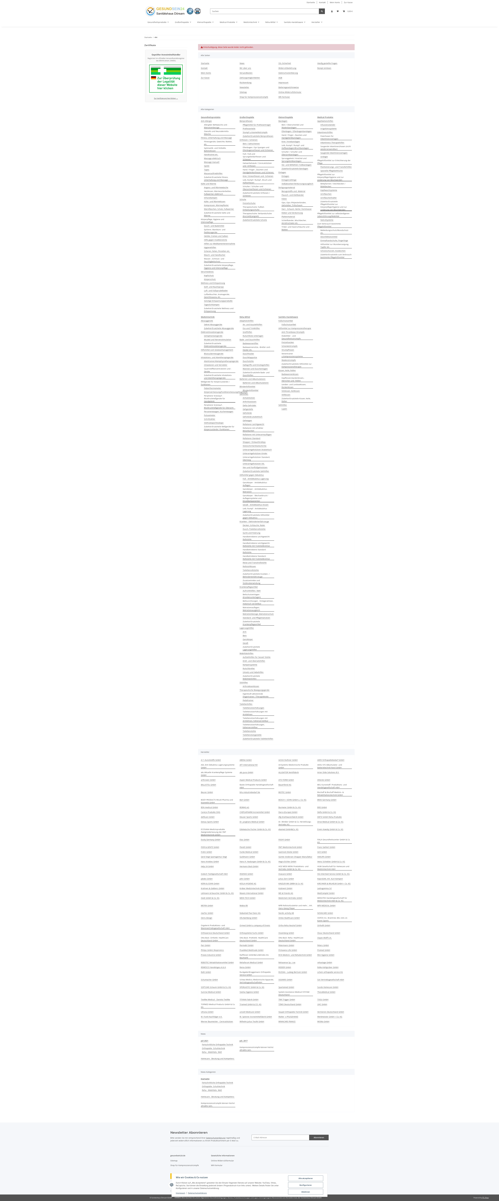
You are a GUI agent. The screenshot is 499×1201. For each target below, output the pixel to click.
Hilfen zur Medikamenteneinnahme (219, 243)
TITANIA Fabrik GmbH (249, 999)
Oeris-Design (206, 918)
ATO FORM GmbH (286, 780)
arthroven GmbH (208, 780)
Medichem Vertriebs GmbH (290, 898)
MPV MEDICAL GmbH (326, 905)
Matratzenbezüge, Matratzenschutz (258, 614)
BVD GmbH (322, 807)
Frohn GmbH (206, 852)
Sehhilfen (282, 405)
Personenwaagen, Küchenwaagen (218, 411)
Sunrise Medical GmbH (211, 992)
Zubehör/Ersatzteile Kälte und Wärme (217, 214)
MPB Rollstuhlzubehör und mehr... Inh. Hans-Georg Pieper (295, 906)
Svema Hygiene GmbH (249, 992)
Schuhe (243, 199)
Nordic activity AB (286, 913)
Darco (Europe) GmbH (287, 812)
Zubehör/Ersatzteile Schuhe (255, 220)
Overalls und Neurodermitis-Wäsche (216, 132)
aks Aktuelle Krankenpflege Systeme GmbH (216, 773)
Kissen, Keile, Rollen (287, 370)
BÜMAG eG (244, 807)
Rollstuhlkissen (249, 566)
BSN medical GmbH (209, 807)
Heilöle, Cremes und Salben (216, 236)
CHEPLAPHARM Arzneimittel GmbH (255, 812)
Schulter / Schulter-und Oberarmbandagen (292, 153)
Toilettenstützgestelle (252, 735)
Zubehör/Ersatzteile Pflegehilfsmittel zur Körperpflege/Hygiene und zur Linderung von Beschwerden (333, 205)
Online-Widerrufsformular (289, 92)
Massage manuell (211, 162)
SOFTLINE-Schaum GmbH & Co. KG (216, 987)
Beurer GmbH (207, 792)
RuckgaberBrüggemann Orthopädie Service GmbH (255, 973)
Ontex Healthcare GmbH (289, 918)
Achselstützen (249, 398)
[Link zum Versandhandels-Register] (165, 79)
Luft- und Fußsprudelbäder (216, 290)
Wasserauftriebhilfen (213, 173)
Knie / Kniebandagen (291, 141)
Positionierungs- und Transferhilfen (336, 167)
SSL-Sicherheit (284, 63)
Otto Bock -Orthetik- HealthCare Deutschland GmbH (214, 939)
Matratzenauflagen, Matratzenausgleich (251, 608)
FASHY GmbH (284, 839)
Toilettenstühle (249, 731)
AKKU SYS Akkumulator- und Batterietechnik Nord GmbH (329, 766)
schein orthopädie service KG (330, 972)
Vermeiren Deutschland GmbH (330, 1012)
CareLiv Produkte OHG (210, 812)
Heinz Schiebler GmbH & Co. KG (331, 861)
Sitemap (243, 92)
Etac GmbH (244, 839)
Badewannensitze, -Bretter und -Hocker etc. (257, 348)
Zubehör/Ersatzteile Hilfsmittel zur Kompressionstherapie (297, 365)
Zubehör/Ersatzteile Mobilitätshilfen (251, 677)
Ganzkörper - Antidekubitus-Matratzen (255, 490)
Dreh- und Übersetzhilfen (254, 661)
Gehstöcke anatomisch (252, 416)
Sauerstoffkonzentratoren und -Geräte (218, 370)
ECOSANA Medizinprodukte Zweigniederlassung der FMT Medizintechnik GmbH (213, 832)
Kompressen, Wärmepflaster (216, 205)
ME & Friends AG (285, 893)
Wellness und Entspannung (213, 283)
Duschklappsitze (250, 357)
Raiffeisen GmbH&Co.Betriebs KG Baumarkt (254, 956)
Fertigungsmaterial (286, 187)
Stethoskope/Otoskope (214, 423)
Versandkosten (246, 73)
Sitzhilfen (244, 682)
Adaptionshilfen (247, 320)
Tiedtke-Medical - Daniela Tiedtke (215, 999)
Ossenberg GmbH (286, 933)
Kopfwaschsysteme (328, 190)
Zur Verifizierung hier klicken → (166, 98)
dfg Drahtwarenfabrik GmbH (290, 817)
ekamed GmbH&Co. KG (288, 829)
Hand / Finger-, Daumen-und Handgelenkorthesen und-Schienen (258, 171)
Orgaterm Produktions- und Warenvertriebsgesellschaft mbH (215, 926)
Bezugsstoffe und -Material (293, 191)
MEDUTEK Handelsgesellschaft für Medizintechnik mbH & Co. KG (332, 899)
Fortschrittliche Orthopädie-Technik (217, 1044)
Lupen (284, 409)
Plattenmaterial (288, 216)
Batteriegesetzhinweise (288, 87)
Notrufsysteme (326, 220)
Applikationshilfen (325, 121)
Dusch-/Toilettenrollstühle (254, 529)
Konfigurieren (306, 1185)
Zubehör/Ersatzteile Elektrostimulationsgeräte (215, 344)
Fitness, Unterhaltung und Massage (216, 138)
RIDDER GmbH (284, 967)
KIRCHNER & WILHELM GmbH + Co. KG (333, 883)
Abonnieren (319, 1137)
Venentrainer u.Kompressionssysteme (292, 355)
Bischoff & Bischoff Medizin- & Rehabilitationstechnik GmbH (330, 793)
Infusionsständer (327, 125)
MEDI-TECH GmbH (247, 898)
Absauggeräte (207, 320)
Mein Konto (335, 2)
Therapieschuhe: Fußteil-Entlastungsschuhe (254, 208)
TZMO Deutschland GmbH (289, 1004)
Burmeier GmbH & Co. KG (289, 807)
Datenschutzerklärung (197, 1193)
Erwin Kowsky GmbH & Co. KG (330, 829)
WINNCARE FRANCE (287, 1021)
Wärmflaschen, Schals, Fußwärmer (219, 209)
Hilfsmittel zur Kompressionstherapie (294, 328)
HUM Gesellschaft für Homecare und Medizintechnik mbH (333, 867)
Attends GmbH (323, 780)
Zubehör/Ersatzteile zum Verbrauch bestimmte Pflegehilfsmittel (336, 256)
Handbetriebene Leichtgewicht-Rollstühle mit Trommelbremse (256, 544)
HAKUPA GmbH (323, 856)
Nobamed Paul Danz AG (250, 913)
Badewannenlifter (250, 343)
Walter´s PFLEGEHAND (288, 1016)
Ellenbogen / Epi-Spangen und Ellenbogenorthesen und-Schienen (258, 148)
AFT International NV (249, 765)
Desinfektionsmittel (328, 236)
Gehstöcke (247, 413)
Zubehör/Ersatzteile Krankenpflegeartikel (252, 622)
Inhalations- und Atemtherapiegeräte (217, 357)
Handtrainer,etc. (211, 154)
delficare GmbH (207, 817)
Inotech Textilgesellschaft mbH (214, 874)
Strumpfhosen (288, 350)
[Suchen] (322, 11)
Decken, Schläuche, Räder (254, 525)
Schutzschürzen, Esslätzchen (333, 251)
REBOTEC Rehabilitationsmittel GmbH (217, 962)
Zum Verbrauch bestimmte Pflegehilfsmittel (329, 225)
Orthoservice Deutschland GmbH (215, 933)
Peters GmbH (323, 945)
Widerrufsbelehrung (287, 68)
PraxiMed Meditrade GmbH (251, 950)
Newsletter (244, 87)
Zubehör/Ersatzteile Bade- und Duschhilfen (256, 373)
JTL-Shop (485, 1198)
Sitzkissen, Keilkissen (291, 391)
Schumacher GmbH (209, 979)
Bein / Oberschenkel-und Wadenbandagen (292, 126)
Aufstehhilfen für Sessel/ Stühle (256, 657)
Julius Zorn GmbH (286, 878)
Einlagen (282, 172)
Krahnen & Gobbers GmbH (212, 888)
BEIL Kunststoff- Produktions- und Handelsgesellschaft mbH (332, 786)
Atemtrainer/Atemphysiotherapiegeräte (221, 361)
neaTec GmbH (207, 913)
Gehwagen (247, 420)
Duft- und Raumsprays (214, 287)
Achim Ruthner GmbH (288, 760)
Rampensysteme (250, 664)
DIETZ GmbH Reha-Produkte (329, 817)
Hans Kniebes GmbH (210, 861)
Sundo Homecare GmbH (327, 987)
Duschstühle (248, 361)
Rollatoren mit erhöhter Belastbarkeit (253, 429)
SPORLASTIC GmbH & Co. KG (252, 987)
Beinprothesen (246, 121)
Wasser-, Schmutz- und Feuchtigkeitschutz (214, 260)
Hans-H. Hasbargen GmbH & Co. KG (255, 861)
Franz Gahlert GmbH (326, 847)
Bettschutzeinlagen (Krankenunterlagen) (252, 595)
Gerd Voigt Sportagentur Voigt (214, 856)
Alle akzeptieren (305, 1178)
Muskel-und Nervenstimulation (217, 339)
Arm (244, 632)
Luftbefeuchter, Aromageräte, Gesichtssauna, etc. (217, 295)
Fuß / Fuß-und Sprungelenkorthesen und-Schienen (254, 157)
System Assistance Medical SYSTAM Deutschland (293, 993)
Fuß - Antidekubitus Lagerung (256, 478)
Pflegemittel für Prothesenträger (257, 125)
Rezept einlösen (324, 68)
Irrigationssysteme (328, 128)
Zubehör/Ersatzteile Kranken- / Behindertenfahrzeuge (256, 575)
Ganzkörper (248, 639)
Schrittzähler (209, 419)
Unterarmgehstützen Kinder (255, 453)
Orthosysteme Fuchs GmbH (251, 933)
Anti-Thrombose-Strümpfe (293, 332)
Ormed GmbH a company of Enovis (255, 925)
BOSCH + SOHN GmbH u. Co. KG (292, 800)
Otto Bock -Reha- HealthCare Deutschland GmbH (290, 939)
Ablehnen (305, 1192)
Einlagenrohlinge (289, 180)
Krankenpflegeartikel (249, 587)
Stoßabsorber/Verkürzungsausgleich (297, 183)
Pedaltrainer (248, 700)
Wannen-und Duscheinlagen (255, 368)
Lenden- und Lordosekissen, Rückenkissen (294, 385)
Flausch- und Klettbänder (293, 195)
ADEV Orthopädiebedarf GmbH (330, 760)
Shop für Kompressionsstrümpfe (254, 97)
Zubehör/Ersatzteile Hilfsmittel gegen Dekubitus (256, 516)
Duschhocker (248, 353)
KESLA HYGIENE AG (248, 883)
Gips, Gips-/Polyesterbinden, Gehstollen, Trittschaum (294, 203)
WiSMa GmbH (323, 1021)
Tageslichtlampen (211, 304)
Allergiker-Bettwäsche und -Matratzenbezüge (216, 126)
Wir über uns (245, 68)
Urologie (324, 156)
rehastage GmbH (324, 962)
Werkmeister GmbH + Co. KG (329, 1016)
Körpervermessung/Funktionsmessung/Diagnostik (225, 392)
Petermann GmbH (286, 945)
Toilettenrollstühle (251, 570)
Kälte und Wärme (208, 183)
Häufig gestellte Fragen (327, 63)
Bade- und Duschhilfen (250, 339)
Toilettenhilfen (246, 704)
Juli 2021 (204, 1040)
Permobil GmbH (246, 945)
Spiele (206, 166)
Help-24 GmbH (207, 866)
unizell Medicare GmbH (250, 1012)
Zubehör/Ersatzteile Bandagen (295, 168)
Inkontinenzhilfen (325, 132)
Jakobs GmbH (206, 878)
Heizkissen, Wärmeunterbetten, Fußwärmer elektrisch (217, 192)
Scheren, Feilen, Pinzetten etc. (217, 251)
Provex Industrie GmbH (211, 955)
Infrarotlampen (210, 197)
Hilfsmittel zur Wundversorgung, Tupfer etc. (334, 245)
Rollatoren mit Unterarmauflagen (257, 434)
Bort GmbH (244, 800)
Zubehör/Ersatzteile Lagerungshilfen (251, 648)
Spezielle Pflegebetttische (331, 170)
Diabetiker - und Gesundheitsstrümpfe (291, 337)
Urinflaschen (325, 194)
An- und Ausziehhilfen (252, 324)
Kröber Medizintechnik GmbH (252, 888)
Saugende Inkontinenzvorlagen (333, 153)
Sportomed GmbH (286, 987)
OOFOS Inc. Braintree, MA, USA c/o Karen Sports (332, 919)
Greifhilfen (247, 332)
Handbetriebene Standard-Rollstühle (254, 551)
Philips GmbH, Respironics (212, 950)
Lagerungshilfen (247, 628)
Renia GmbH (245, 967)
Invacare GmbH (285, 874)
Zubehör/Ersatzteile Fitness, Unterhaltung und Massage (216, 178)
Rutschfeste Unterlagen (253, 336)
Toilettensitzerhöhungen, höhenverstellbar (254, 726)
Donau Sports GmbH (210, 822)
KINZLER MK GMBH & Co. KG (290, 883)
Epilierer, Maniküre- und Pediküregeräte (214, 231)
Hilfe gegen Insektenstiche (215, 240)
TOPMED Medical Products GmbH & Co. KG (218, 1005)
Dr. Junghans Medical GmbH (252, 822)
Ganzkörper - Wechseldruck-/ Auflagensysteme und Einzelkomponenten (255, 498)
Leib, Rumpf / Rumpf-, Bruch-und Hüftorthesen (257, 181)
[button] (332, 11)
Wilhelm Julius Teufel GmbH (252, 1021)
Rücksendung (245, 82)
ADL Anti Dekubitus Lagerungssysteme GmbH (217, 766)
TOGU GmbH (322, 999)
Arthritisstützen (249, 401)
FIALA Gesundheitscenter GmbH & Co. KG (333, 841)
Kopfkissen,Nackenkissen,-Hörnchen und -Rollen (293, 379)
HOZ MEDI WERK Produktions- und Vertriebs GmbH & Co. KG (293, 867)
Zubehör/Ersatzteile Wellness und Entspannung (219, 309)
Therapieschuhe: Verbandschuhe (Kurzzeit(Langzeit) (257, 214)
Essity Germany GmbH (210, 839)
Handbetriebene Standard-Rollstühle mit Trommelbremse (256, 557)
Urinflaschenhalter (328, 197)
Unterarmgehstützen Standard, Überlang (256, 458)
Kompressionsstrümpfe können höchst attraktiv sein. (256, 1048)
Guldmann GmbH (247, 856)
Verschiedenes (207, 271)
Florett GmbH (245, 847)
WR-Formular (284, 97)
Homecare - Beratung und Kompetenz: (217, 1058)
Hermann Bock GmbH (249, 866)
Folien (284, 199)
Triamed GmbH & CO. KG (250, 1004)
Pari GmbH (205, 945)
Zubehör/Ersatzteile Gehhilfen (256, 471)
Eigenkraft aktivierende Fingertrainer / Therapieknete (255, 695)
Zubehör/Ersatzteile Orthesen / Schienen (256, 194)
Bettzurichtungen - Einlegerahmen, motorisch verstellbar (258, 602)
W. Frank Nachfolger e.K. (211, 1016)
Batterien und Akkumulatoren (252, 379)
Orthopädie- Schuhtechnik (213, 1048)
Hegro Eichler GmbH (287, 861)
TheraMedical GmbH (326, 992)
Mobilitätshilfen (246, 653)
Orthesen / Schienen (249, 140)
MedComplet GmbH (325, 893)
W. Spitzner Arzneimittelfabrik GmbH (256, 1016)
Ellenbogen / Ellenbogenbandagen (297, 131)
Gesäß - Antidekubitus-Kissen (255, 504)
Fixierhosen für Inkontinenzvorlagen (329, 137)
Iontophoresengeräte (213, 336)
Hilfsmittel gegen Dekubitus (252, 475)
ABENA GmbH (246, 760)
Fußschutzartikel (285, 320)
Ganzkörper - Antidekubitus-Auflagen (255, 483)
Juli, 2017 (244, 1040)
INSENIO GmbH (246, 874)
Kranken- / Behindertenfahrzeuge (254, 521)
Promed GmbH (323, 950)
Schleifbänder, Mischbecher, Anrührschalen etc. (294, 221)
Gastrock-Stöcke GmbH (288, 852)
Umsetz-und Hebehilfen (253, 672)
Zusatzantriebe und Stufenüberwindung (251, 581)
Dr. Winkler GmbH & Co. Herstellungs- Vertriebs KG (294, 823)
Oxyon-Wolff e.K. (324, 938)
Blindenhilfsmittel (247, 386)
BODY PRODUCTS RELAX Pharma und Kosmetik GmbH (217, 801)
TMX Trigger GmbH (286, 999)
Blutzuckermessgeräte (213, 353)
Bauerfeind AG (284, 784)
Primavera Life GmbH (287, 950)
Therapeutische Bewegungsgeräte (254, 690)
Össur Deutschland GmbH (328, 933)
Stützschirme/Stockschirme (254, 446)
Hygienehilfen (210, 247)
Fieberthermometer (212, 388)
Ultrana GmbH (207, 1012)
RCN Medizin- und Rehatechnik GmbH (295, 955)
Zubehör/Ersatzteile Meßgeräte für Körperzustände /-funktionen (219, 428)
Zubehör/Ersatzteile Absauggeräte (219, 328)
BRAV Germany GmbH (326, 800)
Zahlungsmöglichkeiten (250, 77)
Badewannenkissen (290, 374)
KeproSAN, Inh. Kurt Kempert (330, 878)
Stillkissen (286, 394)
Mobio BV (244, 905)
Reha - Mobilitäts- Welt (212, 1052)
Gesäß (245, 643)
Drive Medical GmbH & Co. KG (330, 822)
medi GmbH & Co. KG (210, 898)
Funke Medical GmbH (249, 852)
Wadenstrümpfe (289, 360)
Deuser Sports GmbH (249, 817)
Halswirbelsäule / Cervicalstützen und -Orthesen (257, 164)
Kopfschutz (209, 275)
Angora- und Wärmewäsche (216, 187)
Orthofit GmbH (323, 925)
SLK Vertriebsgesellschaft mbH (330, 979)
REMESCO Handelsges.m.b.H (213, 967)
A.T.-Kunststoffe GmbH (211, 760)
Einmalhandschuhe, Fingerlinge (334, 240)
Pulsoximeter (209, 415)
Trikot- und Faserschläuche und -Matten (296, 228)
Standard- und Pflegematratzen (256, 617)
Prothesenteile (249, 128)
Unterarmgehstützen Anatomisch (257, 449)
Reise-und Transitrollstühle (255, 562)
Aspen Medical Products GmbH (253, 780)
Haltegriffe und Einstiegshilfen (256, 365)
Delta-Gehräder (249, 405)
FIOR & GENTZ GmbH (210, 847)
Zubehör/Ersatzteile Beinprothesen (258, 136)
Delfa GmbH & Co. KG (326, 812)
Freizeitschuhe (249, 203)
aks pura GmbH (246, 772)
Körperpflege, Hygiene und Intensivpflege (212, 220)
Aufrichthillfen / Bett (252, 590)
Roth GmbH (206, 972)
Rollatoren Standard (251, 438)
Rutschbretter (249, 668)
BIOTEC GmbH (284, 792)
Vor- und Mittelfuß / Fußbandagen (296, 165)
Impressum (180, 1193)
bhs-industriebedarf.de (250, 792)
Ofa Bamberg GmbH (248, 918)
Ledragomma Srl (324, 888)
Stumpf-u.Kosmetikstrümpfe (255, 132)
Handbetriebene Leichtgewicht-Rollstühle (256, 538)
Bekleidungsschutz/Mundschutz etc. (334, 231)
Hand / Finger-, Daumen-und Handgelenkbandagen (294, 136)
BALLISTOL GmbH (208, 784)
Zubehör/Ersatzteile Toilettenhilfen (258, 738)
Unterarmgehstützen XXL (253, 463)
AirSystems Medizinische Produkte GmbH (293, 766)
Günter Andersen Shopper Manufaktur (295, 856)
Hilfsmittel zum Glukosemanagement (217, 350)
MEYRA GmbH (207, 905)
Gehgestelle (248, 409)
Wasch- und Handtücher (214, 255)
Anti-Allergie (206, 121)
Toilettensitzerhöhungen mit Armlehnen (255, 713)
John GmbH (245, 878)
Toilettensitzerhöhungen (253, 708)
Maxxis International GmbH (251, 893)
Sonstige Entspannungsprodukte (218, 301)
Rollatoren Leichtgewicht (253, 424)
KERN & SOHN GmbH (210, 883)
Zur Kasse (348, 2)
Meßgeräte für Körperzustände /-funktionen (215, 383)
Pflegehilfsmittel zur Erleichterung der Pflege (334, 161)
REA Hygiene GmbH (325, 955)
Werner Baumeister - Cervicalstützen (217, 1021)
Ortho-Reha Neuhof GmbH (290, 925)
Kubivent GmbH (285, 888)
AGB (280, 77)
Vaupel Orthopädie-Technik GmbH (293, 1012)
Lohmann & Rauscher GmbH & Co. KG (217, 893)
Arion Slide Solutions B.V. (328, 772)
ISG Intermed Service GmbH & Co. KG (333, 874)
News (242, 63)
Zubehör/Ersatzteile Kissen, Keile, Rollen (296, 399)
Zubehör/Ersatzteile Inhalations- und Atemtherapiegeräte (218, 376)
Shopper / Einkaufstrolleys (254, 442)
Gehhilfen (244, 394)
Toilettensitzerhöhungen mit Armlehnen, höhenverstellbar (255, 719)
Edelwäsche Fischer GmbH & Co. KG (255, 829)
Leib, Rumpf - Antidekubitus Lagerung (255, 509)
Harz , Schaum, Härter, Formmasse (296, 209)
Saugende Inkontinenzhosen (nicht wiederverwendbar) (335, 147)
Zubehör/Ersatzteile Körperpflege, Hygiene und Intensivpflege (218, 266)
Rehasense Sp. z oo (286, 962)
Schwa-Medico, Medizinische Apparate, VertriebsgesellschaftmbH (257, 981)
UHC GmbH (322, 1004)
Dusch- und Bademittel (214, 226)
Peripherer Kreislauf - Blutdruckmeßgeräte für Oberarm (219, 406)
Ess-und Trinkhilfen (251, 328)
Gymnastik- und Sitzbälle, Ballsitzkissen (215, 149)
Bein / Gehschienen (251, 143)
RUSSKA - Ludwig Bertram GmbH (292, 972)
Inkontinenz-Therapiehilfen (332, 142)
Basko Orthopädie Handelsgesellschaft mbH (256, 786)
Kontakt (322, 2)
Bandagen (282, 121)
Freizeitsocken (288, 342)
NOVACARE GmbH (325, 913)
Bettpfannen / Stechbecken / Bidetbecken (332, 185)
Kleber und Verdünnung (292, 213)
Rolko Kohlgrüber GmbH (327, 967)
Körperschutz (210, 279)
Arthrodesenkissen (251, 686)
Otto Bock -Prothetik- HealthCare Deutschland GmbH (254, 939)
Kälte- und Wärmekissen (214, 201)
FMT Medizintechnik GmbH (290, 847)
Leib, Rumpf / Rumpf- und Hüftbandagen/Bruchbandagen (295, 146)
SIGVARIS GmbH (285, 979)
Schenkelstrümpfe (289, 346)
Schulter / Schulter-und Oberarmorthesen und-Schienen (257, 187)
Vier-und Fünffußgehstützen (255, 467)
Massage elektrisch (212, 158)
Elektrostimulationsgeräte (212, 332)
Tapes (206, 169)
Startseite (311, 2)
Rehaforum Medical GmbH (251, 962)
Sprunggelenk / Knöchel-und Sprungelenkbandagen (294, 159)
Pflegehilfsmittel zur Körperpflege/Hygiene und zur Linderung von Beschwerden (330, 177)
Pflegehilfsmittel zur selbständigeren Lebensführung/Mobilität (333, 214)
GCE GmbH (322, 852)
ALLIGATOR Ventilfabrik (288, 772)
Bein (245, 635)
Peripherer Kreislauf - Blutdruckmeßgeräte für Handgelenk (214, 398)
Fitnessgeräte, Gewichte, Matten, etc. (218, 143)
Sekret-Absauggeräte (213, 324)
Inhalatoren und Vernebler (215, 365)
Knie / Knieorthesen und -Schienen (258, 176)
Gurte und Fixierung (251, 533)
